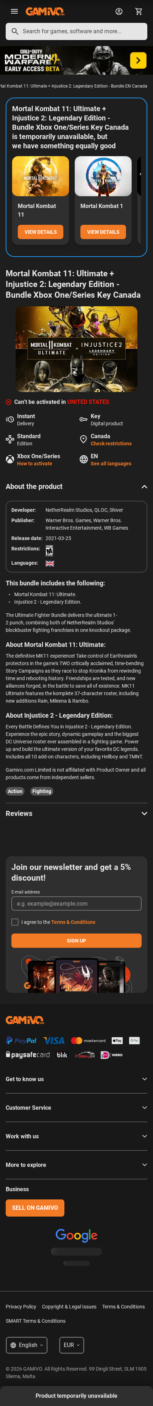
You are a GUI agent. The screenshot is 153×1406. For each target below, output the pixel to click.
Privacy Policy (21, 1307)
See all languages (111, 463)
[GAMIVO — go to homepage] (45, 11)
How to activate (34, 463)
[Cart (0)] (138, 11)
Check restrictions (111, 443)
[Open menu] (14, 11)
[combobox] (76, 31)
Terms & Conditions (73, 922)
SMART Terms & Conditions (35, 1321)
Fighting (41, 791)
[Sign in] (118, 11)
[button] (76, 486)
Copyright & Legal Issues (69, 1307)
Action (15, 791)
